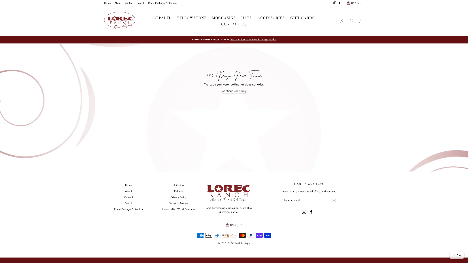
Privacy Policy (178, 197)
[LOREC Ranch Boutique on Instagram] (304, 212)
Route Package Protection (162, 3)
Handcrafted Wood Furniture (178, 209)
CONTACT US (234, 24)
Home (107, 3)
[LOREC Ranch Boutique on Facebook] (311, 212)
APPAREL (162, 18)
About (118, 3)
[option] (234, 40)
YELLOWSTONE (192, 18)
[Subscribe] (334, 200)
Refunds (178, 191)
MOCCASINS (224, 18)
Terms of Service (178, 203)
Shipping (178, 185)
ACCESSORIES (271, 18)
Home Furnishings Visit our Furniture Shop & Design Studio (228, 210)
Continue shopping (234, 91)
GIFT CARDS (302, 18)
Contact (129, 3)
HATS (246, 18)
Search (140, 3)
